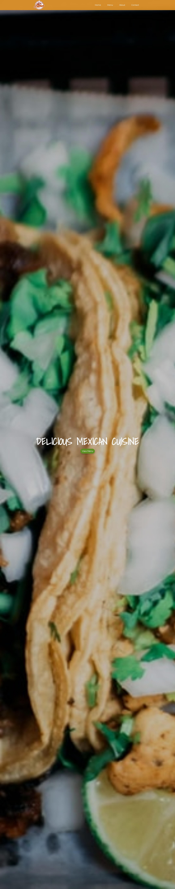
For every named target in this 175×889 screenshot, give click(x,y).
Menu (110, 5)
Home (98, 5)
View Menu (87, 451)
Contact (135, 5)
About (122, 5)
